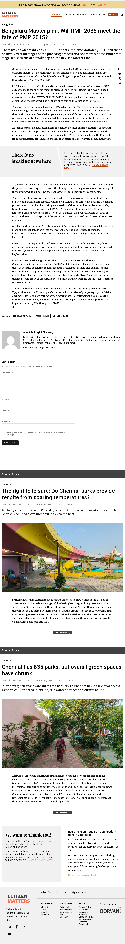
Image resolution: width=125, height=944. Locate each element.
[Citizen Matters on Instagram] (9, 927)
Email (5, 411)
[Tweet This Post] (119, 73)
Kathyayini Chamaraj (17, 44)
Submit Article (98, 14)
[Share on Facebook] (120, 83)
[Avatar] (11, 340)
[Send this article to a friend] (119, 68)
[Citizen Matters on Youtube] (9, 934)
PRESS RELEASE (42, 316)
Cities (55, 14)
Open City (64, 917)
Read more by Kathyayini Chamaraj (40, 347)
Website (6, 421)
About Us (45, 907)
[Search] (122, 14)
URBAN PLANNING (60, 316)
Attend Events (66, 909)
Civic (74, 44)
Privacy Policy (85, 907)
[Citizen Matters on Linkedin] (24, 927)
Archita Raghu (13, 504)
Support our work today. (40, 859)
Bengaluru (7, 24)
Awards (44, 912)
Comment (7, 372)
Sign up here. (79, 892)
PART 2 (101, 5)
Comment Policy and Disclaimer (86, 918)
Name (5, 400)
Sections (81, 14)
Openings (45, 914)
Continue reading (62, 632)
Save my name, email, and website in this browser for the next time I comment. (35, 433)
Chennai (6, 484)
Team (43, 909)
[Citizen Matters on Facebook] (16, 927)
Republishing (84, 914)
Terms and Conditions (83, 910)
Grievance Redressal (83, 923)
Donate (112, 14)
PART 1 (85, 5)
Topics (68, 14)
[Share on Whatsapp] (120, 78)
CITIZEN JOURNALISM (22, 316)
